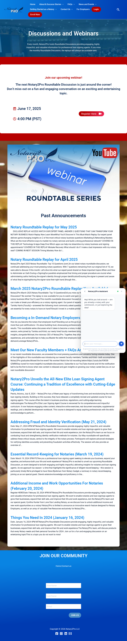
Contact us (66, 566)
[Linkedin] (65, 633)
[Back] (84, 291)
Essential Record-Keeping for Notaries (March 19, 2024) (57, 454)
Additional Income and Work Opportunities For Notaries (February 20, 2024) (57, 486)
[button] (118, 9)
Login (96, 9)
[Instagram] (61, 633)
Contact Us (65, 9)
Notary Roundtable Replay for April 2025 (44, 259)
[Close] (121, 291)
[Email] (70, 633)
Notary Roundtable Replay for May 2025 (44, 227)
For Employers (83, 9)
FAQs (70, 4)
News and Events (86, 4)
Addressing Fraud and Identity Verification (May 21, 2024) (58, 422)
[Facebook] (56, 633)
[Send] (121, 343)
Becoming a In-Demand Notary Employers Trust (50, 318)
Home (32, 4)
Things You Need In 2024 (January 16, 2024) (47, 517)
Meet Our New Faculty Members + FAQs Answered (52, 350)
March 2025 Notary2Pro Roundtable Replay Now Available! (59, 288)
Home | (59, 566)
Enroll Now (35, 14)
